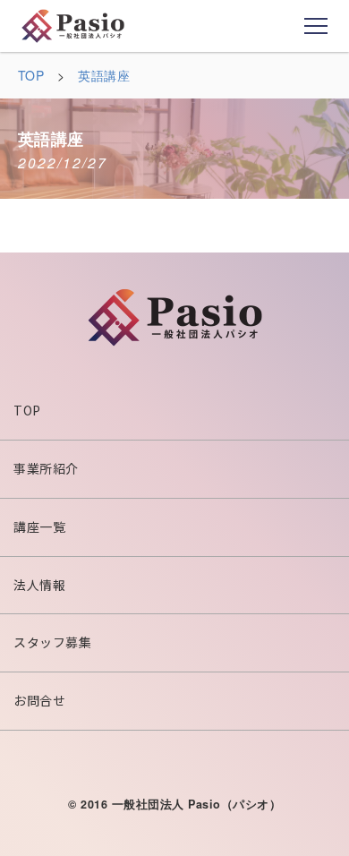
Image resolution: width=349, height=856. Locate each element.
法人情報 (39, 585)
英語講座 (104, 75)
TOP (31, 75)
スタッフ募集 (52, 642)
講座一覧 (39, 526)
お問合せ (39, 700)
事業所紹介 (46, 468)
